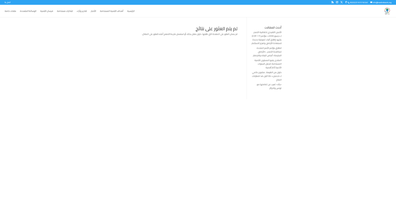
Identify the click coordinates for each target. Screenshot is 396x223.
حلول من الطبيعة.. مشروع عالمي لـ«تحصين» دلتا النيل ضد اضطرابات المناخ (267, 76)
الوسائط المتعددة (28, 11)
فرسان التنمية (46, 11)
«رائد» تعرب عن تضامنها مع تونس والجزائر (269, 86)
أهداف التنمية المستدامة (111, 11)
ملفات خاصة (10, 11)
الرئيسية (131, 11)
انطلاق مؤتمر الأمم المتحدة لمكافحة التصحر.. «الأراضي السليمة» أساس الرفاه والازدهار (267, 51)
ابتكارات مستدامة (65, 11)
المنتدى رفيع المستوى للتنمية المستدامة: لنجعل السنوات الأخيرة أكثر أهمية (268, 64)
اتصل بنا (8, 2)
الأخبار (93, 11)
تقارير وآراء (82, 11)
